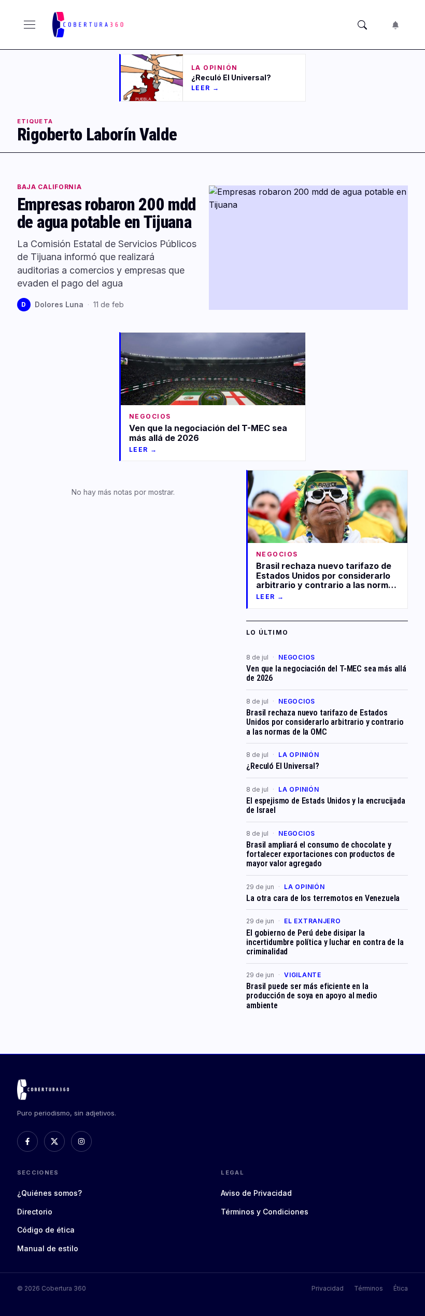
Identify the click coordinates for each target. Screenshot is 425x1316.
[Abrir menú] (29, 24)
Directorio (34, 1211)
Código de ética (46, 1229)
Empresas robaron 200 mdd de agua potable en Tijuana (106, 213)
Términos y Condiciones (264, 1211)
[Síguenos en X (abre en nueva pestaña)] (54, 1141)
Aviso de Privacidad (256, 1193)
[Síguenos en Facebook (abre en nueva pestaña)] (27, 1141)
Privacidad (327, 1288)
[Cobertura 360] (89, 24)
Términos (368, 1288)
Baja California (49, 187)
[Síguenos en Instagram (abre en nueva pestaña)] (81, 1141)
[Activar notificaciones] (395, 24)
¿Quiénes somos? (49, 1193)
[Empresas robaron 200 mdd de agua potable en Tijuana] (308, 247)
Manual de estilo (47, 1248)
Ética (400, 1288)
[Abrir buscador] (362, 24)
